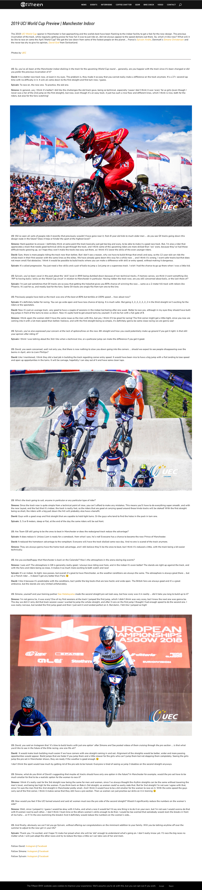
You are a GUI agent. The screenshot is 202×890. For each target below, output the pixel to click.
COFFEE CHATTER (123, 5)
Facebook (42, 846)
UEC (24, 52)
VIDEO (160, 5)
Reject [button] (171, 886)
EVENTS (93, 5)
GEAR (137, 5)
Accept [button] (161, 886)
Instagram (31, 846)
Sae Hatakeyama (66, 594)
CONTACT (171, 5)
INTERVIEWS (106, 5)
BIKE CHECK (149, 5)
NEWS (84, 5)
